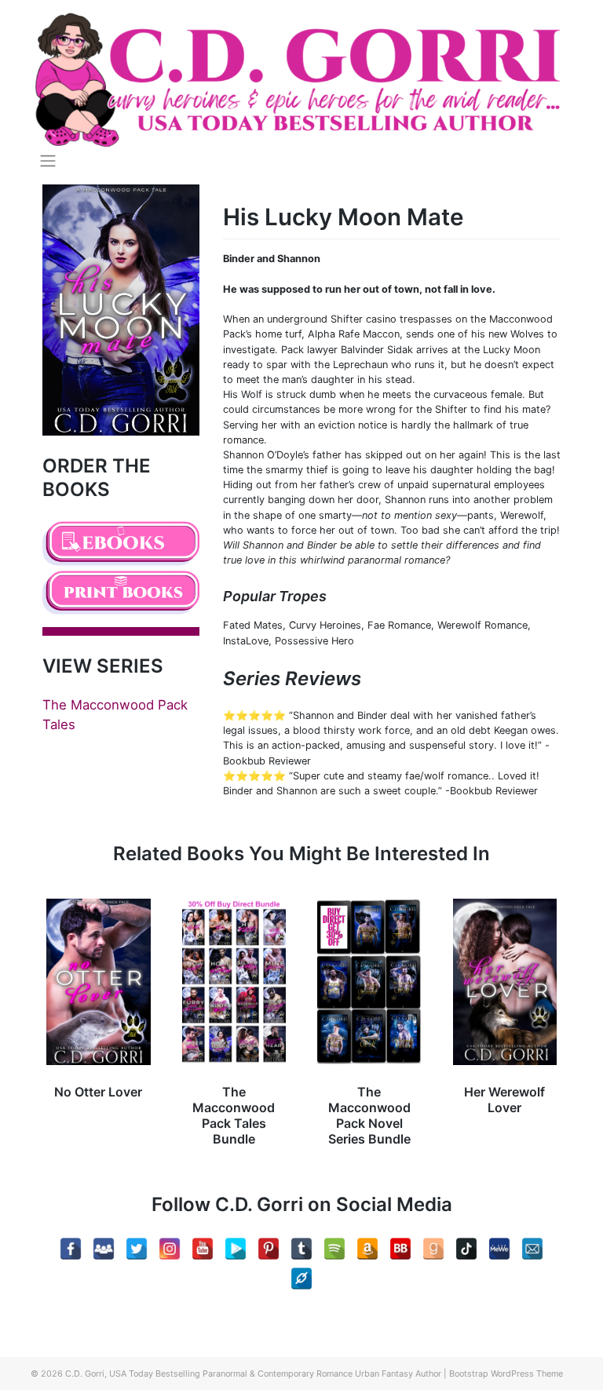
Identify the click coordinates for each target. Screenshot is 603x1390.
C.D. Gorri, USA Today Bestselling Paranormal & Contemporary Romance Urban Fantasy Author (253, 1373)
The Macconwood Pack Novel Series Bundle (369, 1115)
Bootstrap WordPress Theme (506, 1373)
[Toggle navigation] (47, 161)
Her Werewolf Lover (504, 1099)
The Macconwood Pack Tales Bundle (233, 1115)
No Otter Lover (98, 1092)
